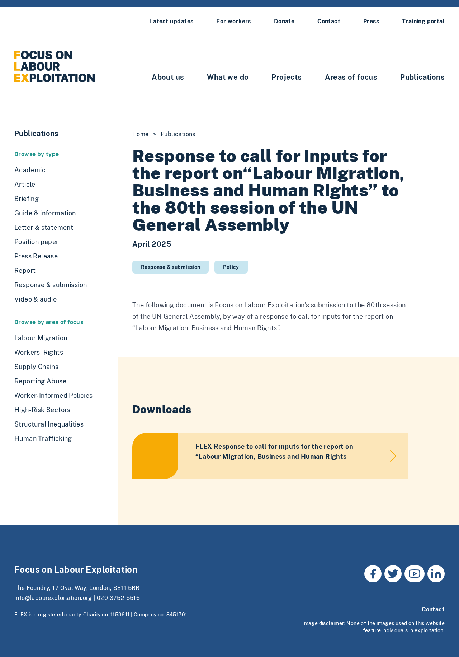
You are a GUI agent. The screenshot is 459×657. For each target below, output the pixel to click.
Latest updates (172, 21)
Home (140, 134)
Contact (328, 21)
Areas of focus (351, 77)
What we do (228, 77)
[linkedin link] (436, 573)
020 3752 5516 (118, 598)
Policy (231, 267)
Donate (284, 21)
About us (168, 77)
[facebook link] (373, 573)
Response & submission (170, 267)
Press (371, 21)
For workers (233, 21)
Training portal (423, 21)
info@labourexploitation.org (53, 598)
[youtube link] (414, 573)
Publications (422, 77)
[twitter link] (393, 573)
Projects (286, 77)
